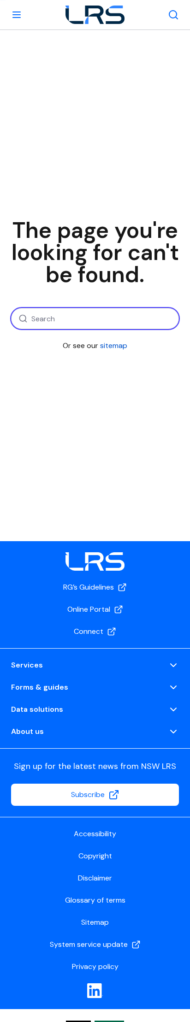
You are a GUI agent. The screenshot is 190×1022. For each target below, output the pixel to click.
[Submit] (22, 318)
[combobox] (95, 318)
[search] (173, 15)
